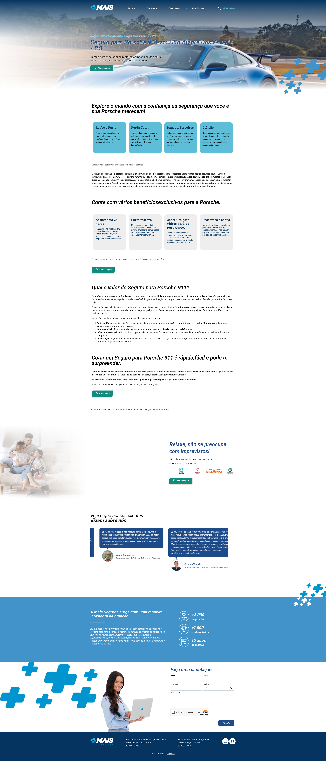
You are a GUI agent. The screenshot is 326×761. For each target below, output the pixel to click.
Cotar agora (104, 393)
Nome (173, 675)
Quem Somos (175, 8)
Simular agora (104, 68)
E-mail (205, 675)
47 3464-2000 (229, 8)
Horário (206, 684)
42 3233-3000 (184, 745)
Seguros (131, 8)
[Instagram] (225, 741)
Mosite (171, 753)
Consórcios (152, 8)
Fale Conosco (198, 8)
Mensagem (175, 693)
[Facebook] (232, 741)
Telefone (174, 684)
